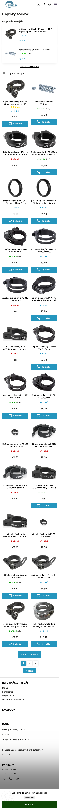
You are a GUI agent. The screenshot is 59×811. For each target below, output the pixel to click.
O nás (5, 687)
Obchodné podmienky (13, 699)
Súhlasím (29, 804)
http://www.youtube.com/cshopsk (17, 778)
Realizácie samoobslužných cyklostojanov (22, 749)
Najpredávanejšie (16, 73)
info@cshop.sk (9, 769)
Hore (30, 670)
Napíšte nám (8, 695)
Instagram (11, 778)
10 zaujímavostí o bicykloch (15, 739)
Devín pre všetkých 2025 (13, 729)
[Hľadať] (44, 4)
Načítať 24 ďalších (29, 654)
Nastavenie (29, 798)
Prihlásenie (7, 691)
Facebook (4, 778)
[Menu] (55, 4)
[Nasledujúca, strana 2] (29, 663)
